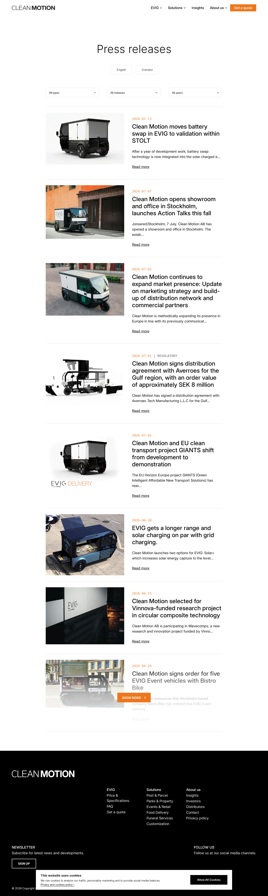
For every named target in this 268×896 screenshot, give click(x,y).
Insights (198, 8)
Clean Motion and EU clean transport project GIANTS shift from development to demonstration (173, 453)
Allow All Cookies (209, 879)
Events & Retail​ (158, 807)
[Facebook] (196, 861)
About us (217, 8)
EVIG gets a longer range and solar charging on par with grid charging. (173, 535)
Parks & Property (160, 801)
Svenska (147, 69)
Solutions (175, 8)
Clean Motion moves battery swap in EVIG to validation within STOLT (176, 133)
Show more (131, 697)
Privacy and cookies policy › (57, 884)
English (121, 69)
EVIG (155, 8)
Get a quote (243, 8)
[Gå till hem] (33, 8)
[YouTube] (202, 861)
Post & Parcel (157, 795)
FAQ (110, 806)
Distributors (195, 807)
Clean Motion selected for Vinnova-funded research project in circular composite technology (176, 608)
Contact (192, 812)
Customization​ (158, 824)
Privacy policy (197, 818)
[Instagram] (216, 861)
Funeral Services (160, 818)
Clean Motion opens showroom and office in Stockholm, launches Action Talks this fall (174, 206)
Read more (140, 167)
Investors (193, 801)
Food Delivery (158, 812)
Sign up (24, 863)
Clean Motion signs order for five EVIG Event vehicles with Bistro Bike (176, 680)
